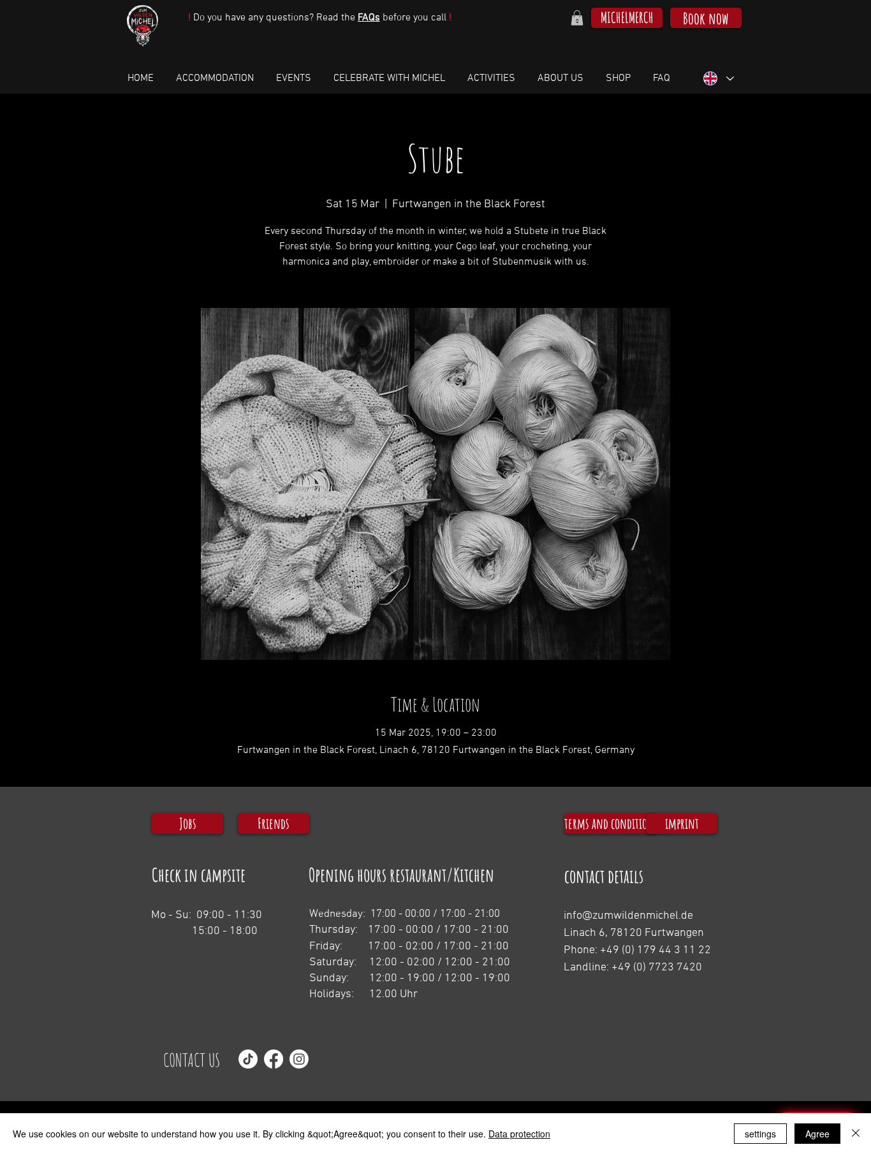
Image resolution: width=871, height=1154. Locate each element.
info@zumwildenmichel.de (628, 916)
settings (760, 1133)
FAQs (369, 17)
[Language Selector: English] (718, 78)
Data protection (519, 1133)
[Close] (855, 1133)
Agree (817, 1133)
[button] (577, 18)
